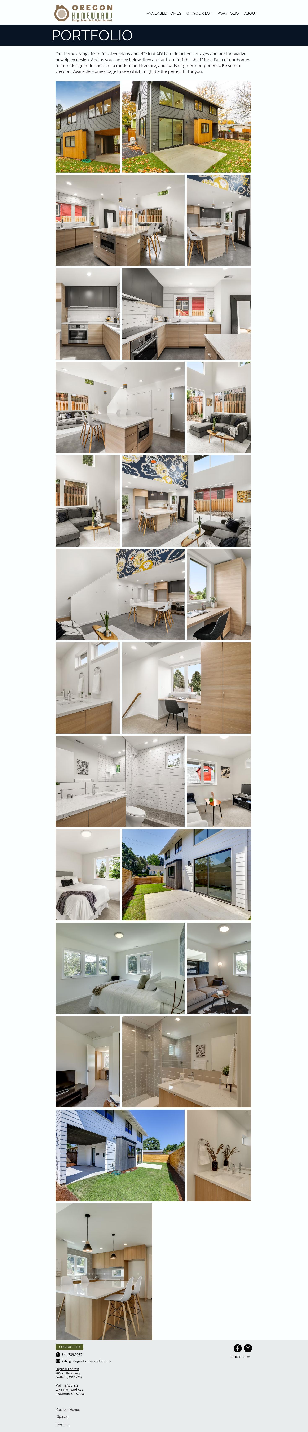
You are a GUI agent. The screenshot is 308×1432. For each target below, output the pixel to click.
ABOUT (250, 13)
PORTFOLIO (228, 13)
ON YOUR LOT (199, 13)
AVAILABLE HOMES (164, 13)
